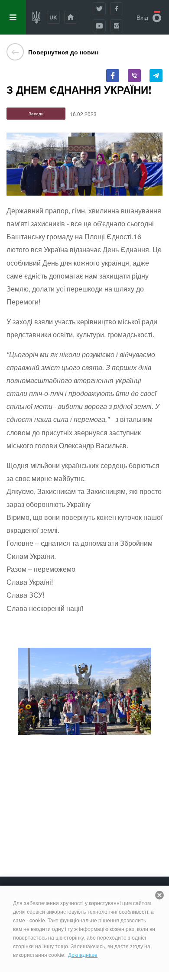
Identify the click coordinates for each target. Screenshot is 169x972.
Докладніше (83, 954)
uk (53, 17)
